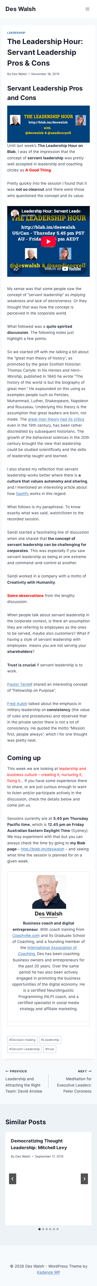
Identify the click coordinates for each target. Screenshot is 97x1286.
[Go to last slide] (12, 1178)
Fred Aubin (17, 703)
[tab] (39, 1229)
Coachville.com (26, 935)
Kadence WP (48, 1272)
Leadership (16, 32)
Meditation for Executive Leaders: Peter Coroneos (74, 1081)
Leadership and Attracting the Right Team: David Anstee (23, 1081)
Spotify (23, 493)
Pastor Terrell (19, 684)
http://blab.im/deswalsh (42, 849)
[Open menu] (87, 8)
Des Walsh (19, 74)
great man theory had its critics (56, 419)
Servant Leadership (24, 1049)
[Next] (84, 1178)
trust (49, 1049)
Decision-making (22, 1040)
